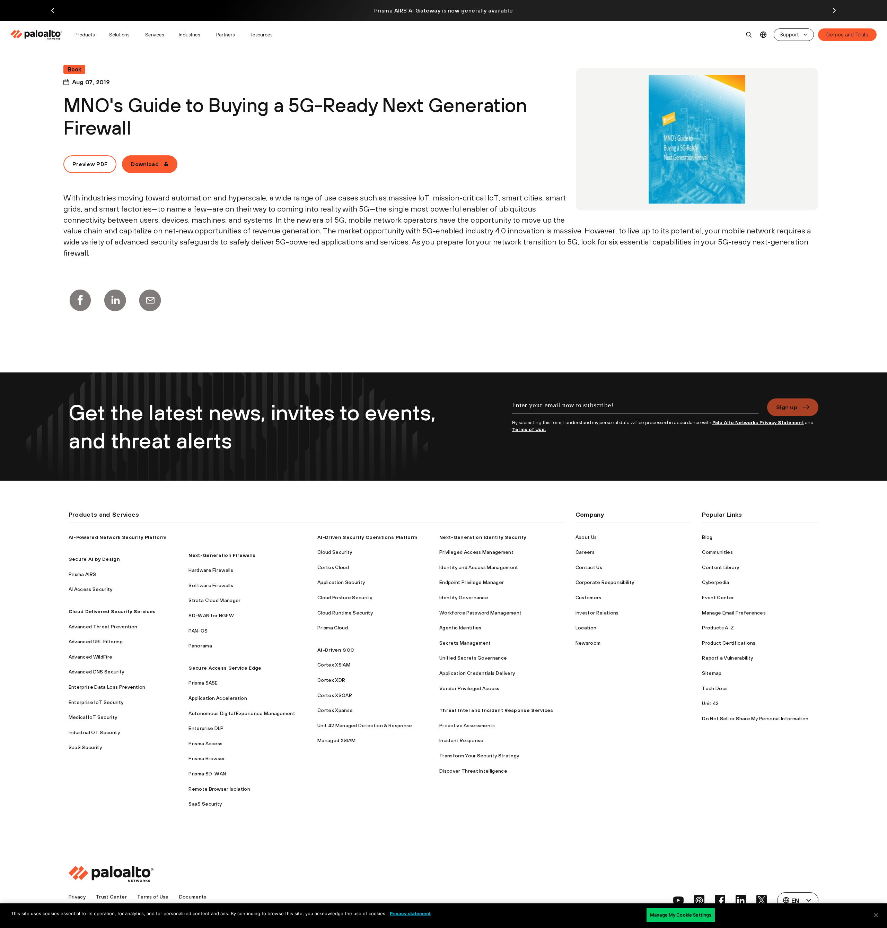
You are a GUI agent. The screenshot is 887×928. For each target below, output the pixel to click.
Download (145, 164)
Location (586, 627)
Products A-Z (718, 627)
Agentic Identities (460, 627)
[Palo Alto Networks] (36, 35)
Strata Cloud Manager (214, 600)
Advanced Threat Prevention (103, 626)
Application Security (341, 582)
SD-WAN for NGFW (211, 615)
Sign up (786, 407)
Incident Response (461, 740)
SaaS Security (85, 747)
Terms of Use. (529, 429)
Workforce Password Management (480, 613)
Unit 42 (710, 703)
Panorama (200, 645)
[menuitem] (39, 34)
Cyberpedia (715, 582)
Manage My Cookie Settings (680, 915)
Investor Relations (597, 613)
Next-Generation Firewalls (221, 555)
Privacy (77, 897)
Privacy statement (410, 913)
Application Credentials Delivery (477, 673)
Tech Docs (715, 688)
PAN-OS (198, 631)
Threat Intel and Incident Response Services (496, 710)
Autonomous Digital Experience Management (241, 713)
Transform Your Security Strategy (479, 755)
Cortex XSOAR (334, 695)
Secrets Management (465, 643)
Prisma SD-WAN (207, 773)
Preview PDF (90, 164)
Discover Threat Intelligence (473, 771)
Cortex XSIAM (333, 665)
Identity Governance (463, 597)
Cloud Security (334, 552)
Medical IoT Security (93, 717)
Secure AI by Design (94, 559)
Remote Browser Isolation (219, 789)
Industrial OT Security (94, 732)
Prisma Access (205, 743)
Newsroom (588, 643)
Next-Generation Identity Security (482, 537)
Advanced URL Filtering (96, 641)
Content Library (720, 567)
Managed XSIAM (336, 740)
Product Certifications (728, 643)
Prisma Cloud (332, 627)
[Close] (876, 915)
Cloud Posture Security (344, 597)
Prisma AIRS (82, 574)
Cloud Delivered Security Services (112, 611)
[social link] (678, 900)
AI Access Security (91, 589)
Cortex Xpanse (335, 710)
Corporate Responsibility (605, 582)
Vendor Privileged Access (469, 688)
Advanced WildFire (90, 657)
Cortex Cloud (333, 567)
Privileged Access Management (476, 552)
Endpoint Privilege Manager (471, 582)
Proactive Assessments (467, 725)
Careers (585, 552)
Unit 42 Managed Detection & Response (364, 725)
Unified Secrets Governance (473, 658)
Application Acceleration (217, 698)
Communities (717, 552)
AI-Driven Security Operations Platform (367, 537)
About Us (586, 537)
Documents (193, 897)
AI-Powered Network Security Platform (118, 537)
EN (763, 35)
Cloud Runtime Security (345, 613)
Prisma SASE (203, 683)
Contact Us (589, 567)
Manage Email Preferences (734, 613)
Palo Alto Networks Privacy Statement (758, 422)
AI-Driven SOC (335, 650)
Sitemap (711, 673)
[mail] (150, 300)
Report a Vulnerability (727, 658)
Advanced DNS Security (96, 671)
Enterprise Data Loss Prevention (107, 687)
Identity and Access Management (478, 567)
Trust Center (111, 897)
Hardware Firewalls (210, 570)
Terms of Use (153, 897)
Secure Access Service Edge (224, 668)
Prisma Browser (206, 758)
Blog (707, 537)
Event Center (718, 597)
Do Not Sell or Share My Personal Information (755, 718)
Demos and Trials (847, 34)
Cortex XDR (331, 680)
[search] (749, 34)
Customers (588, 597)
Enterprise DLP (205, 728)
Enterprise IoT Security (96, 702)
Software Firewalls (210, 585)
